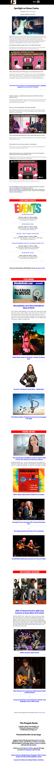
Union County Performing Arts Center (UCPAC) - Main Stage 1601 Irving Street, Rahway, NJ (27, 238)
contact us (37, 743)
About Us (25, 760)
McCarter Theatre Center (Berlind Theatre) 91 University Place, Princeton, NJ (28, 219)
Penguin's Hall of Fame (38, 755)
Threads (37, 750)
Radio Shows (26, 755)
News (13, 755)
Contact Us (17, 760)
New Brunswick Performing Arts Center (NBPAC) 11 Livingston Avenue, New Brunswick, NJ (28, 248)
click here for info (40, 268)
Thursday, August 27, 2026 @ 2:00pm (27, 217)
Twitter (37, 181)
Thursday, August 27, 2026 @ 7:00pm (27, 236)
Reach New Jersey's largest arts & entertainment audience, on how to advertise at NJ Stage (28, 86)
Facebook (28, 181)
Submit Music (32, 760)
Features (18, 755)
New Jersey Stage (31, 11)
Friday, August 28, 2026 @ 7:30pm (27, 255)
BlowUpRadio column (35, 756)
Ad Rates (41, 760)
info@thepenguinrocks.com (17, 189)
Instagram (32, 181)
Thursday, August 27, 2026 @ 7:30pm (27, 226)
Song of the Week (21, 756)
